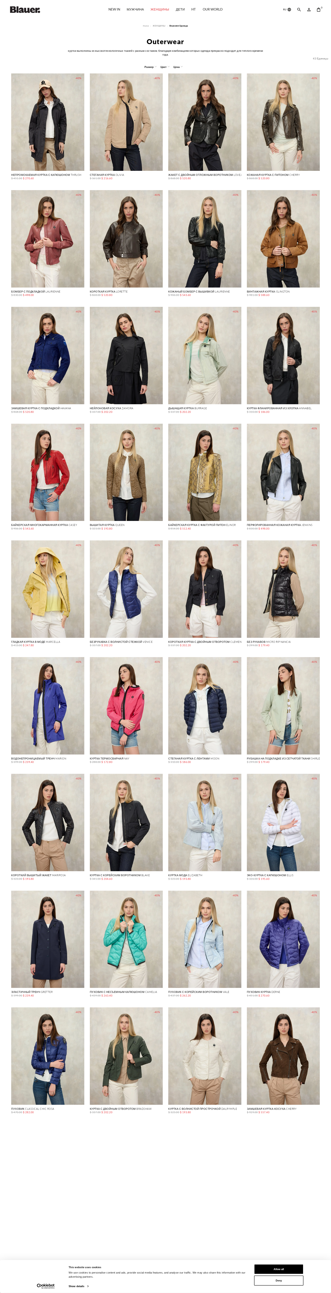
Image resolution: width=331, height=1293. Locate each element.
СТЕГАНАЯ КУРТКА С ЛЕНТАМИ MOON (193, 758)
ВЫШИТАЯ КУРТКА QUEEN (107, 525)
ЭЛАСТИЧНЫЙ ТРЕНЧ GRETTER (32, 992)
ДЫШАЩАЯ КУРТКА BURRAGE (187, 408)
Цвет (164, 66)
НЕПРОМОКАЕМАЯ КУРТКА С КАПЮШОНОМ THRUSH (46, 175)
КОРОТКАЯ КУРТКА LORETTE (109, 291)
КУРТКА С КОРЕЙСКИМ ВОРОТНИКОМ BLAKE (120, 875)
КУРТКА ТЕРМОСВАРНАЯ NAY (109, 758)
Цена (176, 66)
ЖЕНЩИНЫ (160, 9)
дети (180, 9)
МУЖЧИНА (135, 9)
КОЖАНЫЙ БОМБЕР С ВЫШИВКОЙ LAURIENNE (199, 291)
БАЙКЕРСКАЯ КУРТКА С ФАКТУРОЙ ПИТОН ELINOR (202, 525)
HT (193, 9)
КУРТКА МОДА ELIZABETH (185, 875)
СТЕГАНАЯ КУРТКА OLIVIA (107, 175)
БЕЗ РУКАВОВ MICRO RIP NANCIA (269, 642)
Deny (279, 1280)
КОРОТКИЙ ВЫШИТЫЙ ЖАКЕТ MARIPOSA (38, 875)
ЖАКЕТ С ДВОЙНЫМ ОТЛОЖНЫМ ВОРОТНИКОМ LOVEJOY (204, 175)
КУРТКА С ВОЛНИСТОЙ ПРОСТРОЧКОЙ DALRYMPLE (202, 1109)
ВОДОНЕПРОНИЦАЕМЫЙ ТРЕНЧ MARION (38, 758)
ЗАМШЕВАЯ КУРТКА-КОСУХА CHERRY (272, 1109)
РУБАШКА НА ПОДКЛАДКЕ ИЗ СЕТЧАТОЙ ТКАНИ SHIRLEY (283, 758)
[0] (318, 9)
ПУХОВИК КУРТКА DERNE (263, 992)
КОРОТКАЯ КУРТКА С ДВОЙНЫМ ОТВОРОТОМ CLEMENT (204, 642)
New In (114, 9)
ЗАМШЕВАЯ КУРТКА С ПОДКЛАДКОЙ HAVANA (41, 408)
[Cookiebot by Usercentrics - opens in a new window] (46, 1286)
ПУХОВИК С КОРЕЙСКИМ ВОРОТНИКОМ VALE (198, 992)
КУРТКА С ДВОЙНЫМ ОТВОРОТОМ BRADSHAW (121, 1109)
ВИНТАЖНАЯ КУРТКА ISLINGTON (268, 291)
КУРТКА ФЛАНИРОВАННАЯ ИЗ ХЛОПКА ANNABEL (279, 408)
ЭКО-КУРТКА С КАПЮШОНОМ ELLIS (270, 875)
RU (285, 9)
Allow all (279, 1269)
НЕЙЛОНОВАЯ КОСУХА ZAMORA (111, 408)
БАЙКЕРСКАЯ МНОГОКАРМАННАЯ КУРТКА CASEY (44, 525)
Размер (149, 66)
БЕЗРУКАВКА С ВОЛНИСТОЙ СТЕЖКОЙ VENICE (121, 642)
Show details (76, 1286)
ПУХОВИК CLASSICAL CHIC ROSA (32, 1109)
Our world (213, 9)
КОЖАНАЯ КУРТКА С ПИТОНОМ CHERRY (273, 175)
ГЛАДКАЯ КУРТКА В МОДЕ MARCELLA (35, 642)
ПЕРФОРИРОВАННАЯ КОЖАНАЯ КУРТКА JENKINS (280, 525)
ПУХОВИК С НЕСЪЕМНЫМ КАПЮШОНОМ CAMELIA (123, 992)
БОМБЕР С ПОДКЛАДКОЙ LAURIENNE (36, 291)
